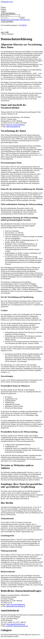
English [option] (3, 7)
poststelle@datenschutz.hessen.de (17, 626)
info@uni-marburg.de (13, 126)
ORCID (24, 25)
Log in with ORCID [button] (7, 21)
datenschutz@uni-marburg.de (15, 606)
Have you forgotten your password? (18, 20)
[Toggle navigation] (1, 29)
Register (4, 20)
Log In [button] (3, 11)
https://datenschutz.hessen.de (16, 624)
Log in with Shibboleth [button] (8, 13)
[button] (1, 6)
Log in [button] (22, 17)
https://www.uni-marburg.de (16, 125)
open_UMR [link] (5, 32)
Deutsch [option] (3, 9)
